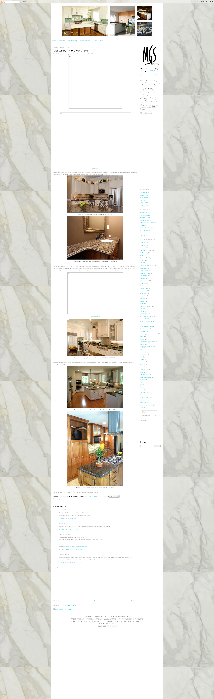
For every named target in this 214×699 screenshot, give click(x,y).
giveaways (143, 314)
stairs (142, 390)
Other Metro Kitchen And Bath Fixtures (98, 261)
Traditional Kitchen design (84, 214)
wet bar (142, 331)
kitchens (68, 499)
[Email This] (110, 496)
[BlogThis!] (112, 496)
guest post (143, 354)
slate (141, 349)
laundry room (144, 329)
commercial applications (147, 342)
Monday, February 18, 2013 (70, 549)
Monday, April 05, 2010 (68, 529)
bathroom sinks (145, 273)
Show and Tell (144, 369)
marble (142, 248)
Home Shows (144, 288)
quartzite (143, 293)
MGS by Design (145, 250)
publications (144, 400)
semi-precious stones (146, 405)
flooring (142, 301)
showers (142, 298)
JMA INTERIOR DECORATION (108, 358)
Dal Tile (142, 200)
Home (54, 41)
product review (144, 397)
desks (142, 344)
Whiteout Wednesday (146, 265)
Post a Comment (58, 568)
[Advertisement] (70, 584)
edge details (144, 271)
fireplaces (143, 283)
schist (142, 387)
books (142, 395)
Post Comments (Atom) (69, 605)
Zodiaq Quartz (144, 235)
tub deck (143, 286)
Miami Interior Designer (93, 358)
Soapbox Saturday (145, 377)
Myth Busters (144, 374)
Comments (146, 415)
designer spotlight (145, 306)
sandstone (143, 402)
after (141, 352)
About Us (62, 41)
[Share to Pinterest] (118, 496)
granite (61, 499)
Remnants (143, 392)
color (142, 372)
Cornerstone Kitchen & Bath (109, 410)
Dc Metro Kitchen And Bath (95, 410)
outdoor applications (146, 321)
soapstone (143, 291)
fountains (143, 380)
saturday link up (145, 278)
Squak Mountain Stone (147, 228)
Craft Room (143, 367)
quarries (142, 362)
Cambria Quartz (145, 215)
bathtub (142, 303)
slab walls (143, 319)
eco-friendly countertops (147, 316)
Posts (145, 412)
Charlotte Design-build (98, 214)
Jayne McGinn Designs (108, 487)
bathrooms (143, 253)
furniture (143, 311)
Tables (142, 359)
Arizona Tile (144, 195)
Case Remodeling (108, 214)
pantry (142, 385)
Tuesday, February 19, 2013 (70, 563)
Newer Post (57, 601)
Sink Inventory (72, 41)
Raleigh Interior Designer (97, 487)
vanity (142, 260)
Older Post (134, 601)
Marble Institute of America (148, 223)
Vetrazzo (143, 233)
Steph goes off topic (146, 347)
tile (141, 263)
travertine (143, 296)
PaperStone (143, 225)
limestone (143, 309)
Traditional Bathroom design (80, 261)
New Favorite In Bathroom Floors (77, 546)
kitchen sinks (144, 281)
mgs (141, 382)
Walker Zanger (144, 205)
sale (141, 336)
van (141, 407)
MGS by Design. (154, 71)
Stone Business (145, 230)
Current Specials (85, 41)
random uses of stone (146, 326)
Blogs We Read (98, 41)
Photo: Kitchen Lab (95, 316)
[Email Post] (107, 496)
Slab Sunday (76, 499)
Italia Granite (144, 203)
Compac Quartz (145, 218)
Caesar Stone (144, 212)
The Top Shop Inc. (112, 261)
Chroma (142, 364)
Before (142, 339)
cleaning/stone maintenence (148, 334)
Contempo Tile (145, 198)
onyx (142, 324)
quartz (142, 255)
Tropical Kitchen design (80, 358)
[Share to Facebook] (116, 496)
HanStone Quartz (145, 220)
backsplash (143, 258)
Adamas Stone (144, 192)
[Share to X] (114, 496)
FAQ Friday (143, 276)
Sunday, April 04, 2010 (68, 518)
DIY (141, 357)
